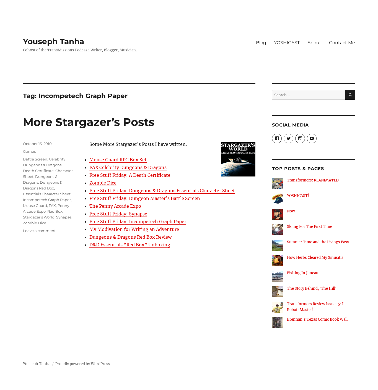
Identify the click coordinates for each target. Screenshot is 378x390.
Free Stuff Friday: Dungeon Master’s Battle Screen (144, 198)
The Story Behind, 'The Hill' (311, 288)
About (314, 42)
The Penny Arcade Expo (115, 206)
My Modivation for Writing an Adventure (134, 229)
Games (29, 151)
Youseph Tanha (53, 41)
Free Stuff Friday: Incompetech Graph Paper (137, 221)
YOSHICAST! (298, 195)
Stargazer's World (39, 217)
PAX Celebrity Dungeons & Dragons (128, 167)
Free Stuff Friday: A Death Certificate (129, 175)
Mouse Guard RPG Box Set (118, 159)
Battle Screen (35, 159)
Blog (261, 42)
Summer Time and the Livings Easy (318, 242)
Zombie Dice (102, 183)
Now (291, 211)
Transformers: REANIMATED (313, 180)
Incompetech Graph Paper (47, 199)
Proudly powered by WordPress (82, 364)
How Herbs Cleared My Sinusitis (315, 257)
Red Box (54, 211)
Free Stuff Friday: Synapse (118, 214)
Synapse (63, 217)
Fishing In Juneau (302, 273)
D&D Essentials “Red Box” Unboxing (129, 244)
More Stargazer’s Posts (88, 122)
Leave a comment (39, 230)
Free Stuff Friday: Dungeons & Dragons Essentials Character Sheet (162, 190)
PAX (52, 205)
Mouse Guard (35, 205)
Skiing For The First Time (309, 226)
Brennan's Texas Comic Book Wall (317, 319)
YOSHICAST (287, 42)
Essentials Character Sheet (47, 194)
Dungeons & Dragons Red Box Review (130, 237)
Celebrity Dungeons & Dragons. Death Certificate (44, 165)
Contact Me (342, 42)
